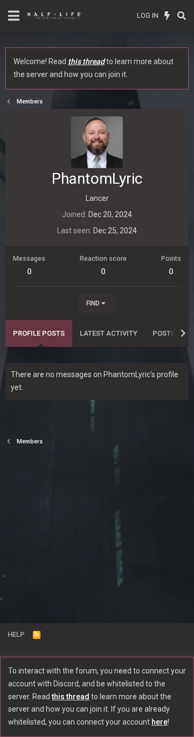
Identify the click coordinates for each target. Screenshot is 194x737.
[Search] (181, 15)
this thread (86, 61)
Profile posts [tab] (39, 333)
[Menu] (13, 16)
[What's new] (167, 15)
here (159, 722)
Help (16, 634)
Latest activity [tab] (108, 333)
